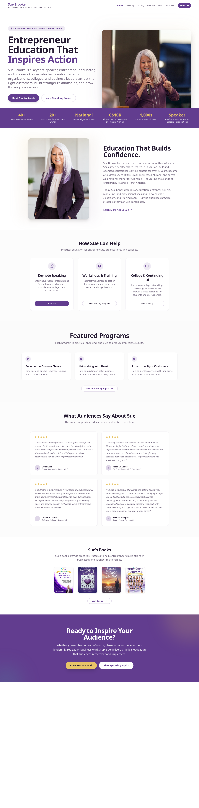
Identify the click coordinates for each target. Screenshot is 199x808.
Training (140, 5)
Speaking (129, 5)
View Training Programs (99, 303)
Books (160, 5)
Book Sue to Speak (23, 98)
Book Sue (184, 5)
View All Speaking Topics (97, 388)
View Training (147, 303)
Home (120, 5)
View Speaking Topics (58, 98)
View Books (97, 601)
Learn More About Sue (116, 209)
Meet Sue (151, 5)
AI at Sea (170, 5)
